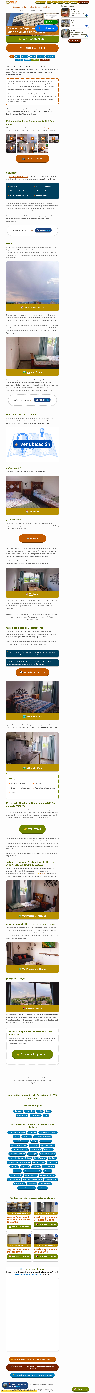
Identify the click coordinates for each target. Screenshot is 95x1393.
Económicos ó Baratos (20, 1149)
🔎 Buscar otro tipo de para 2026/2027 (32, 1367)
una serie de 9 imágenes (44, 128)
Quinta (48, 1111)
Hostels (54, 2)
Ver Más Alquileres (74, 40)
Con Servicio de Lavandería (32, 1179)
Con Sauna (34, 1145)
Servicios (25, 56)
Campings (60, 2)
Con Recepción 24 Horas (48, 1132)
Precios (27, 60)
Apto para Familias (47, 1145)
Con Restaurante (14, 1179)
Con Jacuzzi (27, 1136)
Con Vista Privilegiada (47, 1154)
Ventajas (19, 60)
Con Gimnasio (36, 1149)
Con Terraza (42, 1188)
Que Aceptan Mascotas (18, 1145)
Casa (46, 1115)
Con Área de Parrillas (47, 1175)
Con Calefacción (16, 1175)
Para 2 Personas (50, 1179)
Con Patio (52, 1158)
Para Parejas (52, 1162)
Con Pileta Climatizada (17, 1154)
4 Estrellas (17, 1171)
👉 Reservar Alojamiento (32, 1054)
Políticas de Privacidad (46, 1384)
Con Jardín (25, 1166)
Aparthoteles (74, 2)
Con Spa (34, 1141)
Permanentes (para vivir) (26, 1188)
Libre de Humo (45, 1141)
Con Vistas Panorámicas (43, 1136)
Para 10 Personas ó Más (17, 1132)
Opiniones (50, 56)
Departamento (35, 1115)
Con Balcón (32, 1183)
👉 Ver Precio (32, 828)
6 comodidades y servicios (18, 176)
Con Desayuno (19, 1183)
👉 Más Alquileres (83, 2)
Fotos (17, 56)
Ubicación (41, 56)
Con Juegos (33, 1154)
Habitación (18, 1111)
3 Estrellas (35, 1166)
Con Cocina (48, 1149)
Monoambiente (22, 1115)
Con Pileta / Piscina (20, 1141)
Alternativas (45, 60)
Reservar (35, 60)
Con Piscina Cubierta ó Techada (20, 1158)
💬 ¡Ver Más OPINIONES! (32, 672)
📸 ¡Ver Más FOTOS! (32, 158)
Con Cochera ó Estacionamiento (19, 1162)
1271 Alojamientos (41, 2)
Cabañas (66, 2)
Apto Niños (32, 1132)
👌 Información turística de (32, 1375)
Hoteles (49, 2)
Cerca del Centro (30, 1175)
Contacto (28, 1386)
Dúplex (39, 1111)
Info (11, 56)
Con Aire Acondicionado (32, 1171)
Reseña (32, 56)
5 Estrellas (47, 1171)
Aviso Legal (36, 1384)
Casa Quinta (30, 1111)
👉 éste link (41, 873)
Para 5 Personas (48, 1166)
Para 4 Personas (45, 1183)
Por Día (16, 1136)
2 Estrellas (14, 1166)
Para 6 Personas (39, 1158)
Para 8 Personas (38, 1162)
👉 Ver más (32, 1359)
